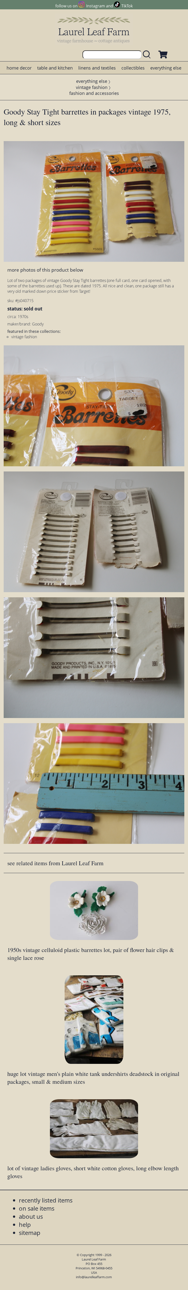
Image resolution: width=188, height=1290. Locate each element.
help (25, 1224)
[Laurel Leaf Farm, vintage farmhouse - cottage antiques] (94, 29)
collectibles (133, 68)
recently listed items (45, 1200)
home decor (19, 68)
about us (31, 1216)
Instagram (95, 6)
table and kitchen (55, 68)
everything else (165, 68)
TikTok (127, 6)
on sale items (36, 1208)
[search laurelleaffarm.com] (148, 54)
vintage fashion (91, 87)
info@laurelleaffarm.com (94, 1277)
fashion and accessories (94, 93)
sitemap (29, 1233)
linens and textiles (97, 68)
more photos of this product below (45, 269)
